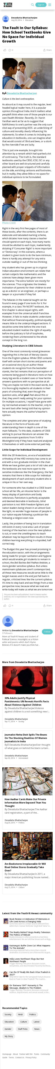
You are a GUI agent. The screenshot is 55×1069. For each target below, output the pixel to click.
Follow (47, 631)
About (15, 1054)
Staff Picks (23, 1029)
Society (8, 1014)
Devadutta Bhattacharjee (21, 93)
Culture (23, 1021)
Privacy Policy (31, 1057)
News (36, 1029)
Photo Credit (9, 222)
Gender (8, 1029)
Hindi (20, 1014)
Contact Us (20, 1057)
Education (9, 1021)
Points (36, 1054)
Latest (36, 1021)
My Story (9, 1036)
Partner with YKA (26, 1054)
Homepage (7, 1054)
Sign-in (41, 4)
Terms (11, 1057)
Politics (32, 1014)
